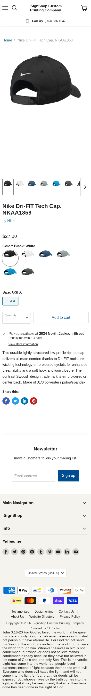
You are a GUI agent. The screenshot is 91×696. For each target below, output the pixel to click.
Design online (43, 611)
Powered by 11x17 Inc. (46, 628)
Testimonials (20, 611)
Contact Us (66, 611)
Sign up (68, 475)
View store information (23, 344)
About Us (17, 616)
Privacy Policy (70, 616)
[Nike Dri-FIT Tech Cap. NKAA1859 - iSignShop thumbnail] (8, 187)
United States (43, 573)
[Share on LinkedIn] (24, 401)
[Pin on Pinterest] (33, 401)
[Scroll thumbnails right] (84, 187)
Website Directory (41, 616)
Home (7, 40)
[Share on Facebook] (6, 401)
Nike (11, 221)
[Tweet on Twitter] (15, 401)
